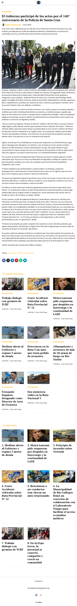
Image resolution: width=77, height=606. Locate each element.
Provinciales (7, 11)
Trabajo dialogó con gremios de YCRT (12, 301)
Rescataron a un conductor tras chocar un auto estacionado (38, 490)
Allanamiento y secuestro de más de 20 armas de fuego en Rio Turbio (64, 353)
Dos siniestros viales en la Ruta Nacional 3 (37, 395)
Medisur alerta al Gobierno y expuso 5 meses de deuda (12, 351)
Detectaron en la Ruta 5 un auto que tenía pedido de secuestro (38, 351)
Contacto (38, 581)
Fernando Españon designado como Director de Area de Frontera (12, 398)
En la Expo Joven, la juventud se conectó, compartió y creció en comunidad (35, 552)
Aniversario (13, 253)
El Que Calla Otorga (13, 25)
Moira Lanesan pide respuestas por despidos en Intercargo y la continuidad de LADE (63, 306)
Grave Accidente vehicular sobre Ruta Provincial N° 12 (37, 302)
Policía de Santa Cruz (26, 253)
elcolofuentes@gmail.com (39, 588)
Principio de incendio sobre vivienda (62, 448)
